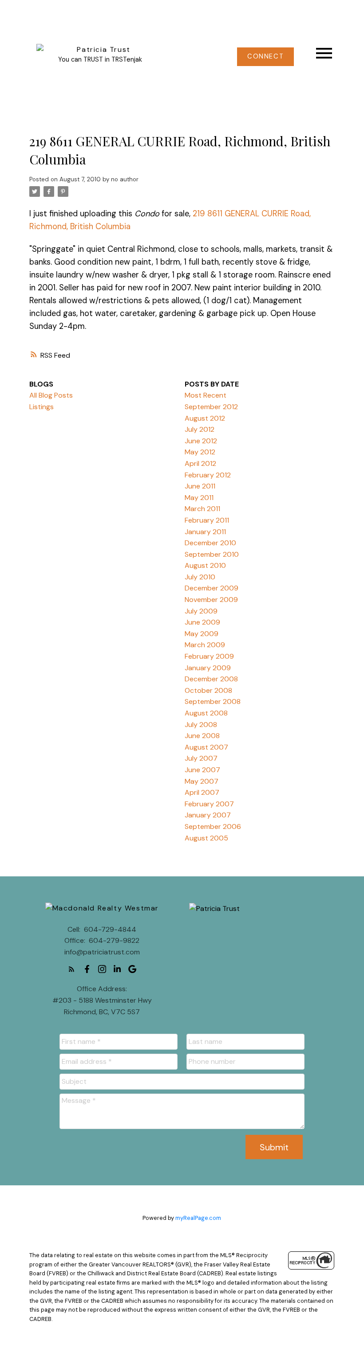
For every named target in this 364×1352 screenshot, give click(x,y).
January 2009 (208, 667)
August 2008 (206, 713)
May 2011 (199, 497)
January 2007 (208, 815)
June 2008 (202, 735)
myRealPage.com (198, 1218)
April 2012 (200, 463)
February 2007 (209, 804)
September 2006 (213, 826)
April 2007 (202, 792)
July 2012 (199, 429)
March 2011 (202, 508)
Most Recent (205, 395)
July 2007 (201, 758)
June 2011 (200, 486)
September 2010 (212, 554)
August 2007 (206, 747)
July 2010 (200, 577)
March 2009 (205, 644)
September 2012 (211, 406)
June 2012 (201, 440)
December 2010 (210, 542)
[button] (265, 56)
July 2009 (201, 611)
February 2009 (209, 656)
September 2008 (213, 701)
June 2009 (202, 622)
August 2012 (205, 418)
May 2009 (201, 633)
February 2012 (208, 475)
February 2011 (207, 520)
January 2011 (205, 531)
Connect (265, 57)
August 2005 (206, 838)
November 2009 (211, 599)
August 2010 (205, 565)
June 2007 (202, 769)
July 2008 (201, 724)
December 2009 (211, 588)
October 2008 (208, 690)
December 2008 (211, 679)
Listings (41, 406)
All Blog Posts (51, 395)
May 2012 (200, 452)
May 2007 (201, 781)
